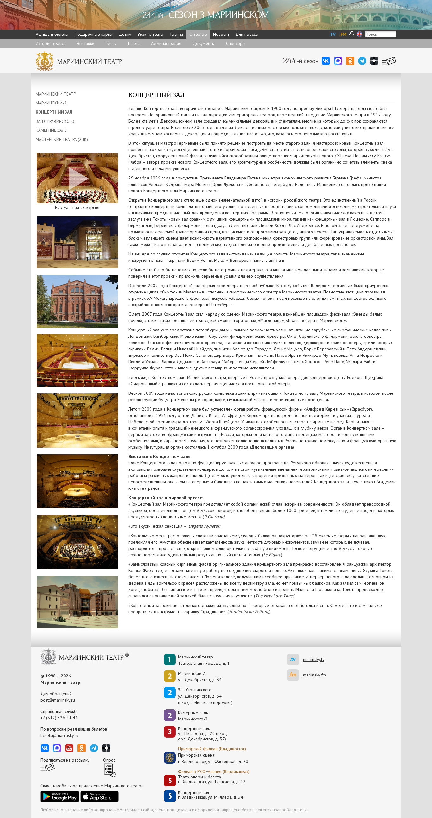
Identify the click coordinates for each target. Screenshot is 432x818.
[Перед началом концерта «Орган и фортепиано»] (77, 481)
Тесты (111, 43)
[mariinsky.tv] (295, 659)
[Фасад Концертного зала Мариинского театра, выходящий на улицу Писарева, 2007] (77, 301)
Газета (134, 43)
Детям (125, 34)
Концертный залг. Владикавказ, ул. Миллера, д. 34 (210, 795)
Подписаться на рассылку (64, 760)
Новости (221, 34)
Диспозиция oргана (272, 447)
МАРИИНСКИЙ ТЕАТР (56, 94)
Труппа (176, 34)
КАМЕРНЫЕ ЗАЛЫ (52, 130)
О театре (198, 34)
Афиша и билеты (52, 34)
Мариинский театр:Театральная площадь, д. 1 (204, 660)
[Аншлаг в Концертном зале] (77, 541)
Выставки (85, 43)
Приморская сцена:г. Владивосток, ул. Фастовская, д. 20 (206, 758)
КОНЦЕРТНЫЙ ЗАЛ (54, 112)
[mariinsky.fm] (295, 675)
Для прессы (246, 34)
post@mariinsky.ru (57, 700)
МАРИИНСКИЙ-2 (51, 103)
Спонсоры (235, 43)
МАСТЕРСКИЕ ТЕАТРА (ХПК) (62, 139)
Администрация (166, 43)
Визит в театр (150, 34)
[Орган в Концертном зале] (77, 420)
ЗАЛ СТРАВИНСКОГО (55, 121)
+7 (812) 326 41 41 (59, 717)
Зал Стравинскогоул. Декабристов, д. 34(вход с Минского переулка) (205, 696)
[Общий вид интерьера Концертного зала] (77, 360)
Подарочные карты (93, 34)
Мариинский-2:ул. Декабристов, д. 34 (200, 676)
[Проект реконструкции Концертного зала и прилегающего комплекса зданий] (77, 601)
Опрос (109, 760)
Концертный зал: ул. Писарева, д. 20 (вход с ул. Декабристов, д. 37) (202, 734)
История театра (50, 43)
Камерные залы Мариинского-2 (193, 716)
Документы (204, 43)
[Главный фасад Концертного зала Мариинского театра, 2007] (77, 242)
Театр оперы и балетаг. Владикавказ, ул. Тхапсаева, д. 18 (212, 779)
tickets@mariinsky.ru (59, 735)
